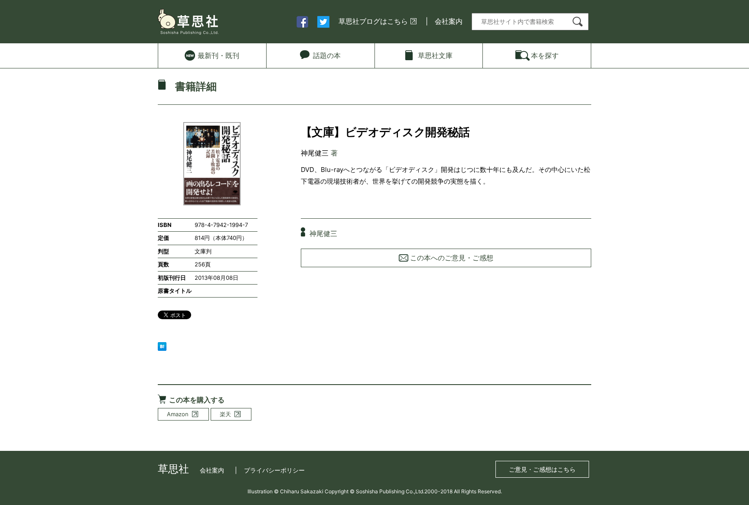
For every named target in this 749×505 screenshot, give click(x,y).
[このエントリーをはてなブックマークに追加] (162, 345)
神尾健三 (315, 153)
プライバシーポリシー (274, 470)
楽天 (225, 414)
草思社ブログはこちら (373, 21)
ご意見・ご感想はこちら (542, 469)
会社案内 (448, 21)
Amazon (178, 414)
